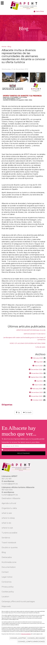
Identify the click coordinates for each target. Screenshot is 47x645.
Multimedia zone (9, 562)
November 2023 (36, 396)
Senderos (6, 538)
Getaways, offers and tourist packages (18, 601)
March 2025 (38, 365)
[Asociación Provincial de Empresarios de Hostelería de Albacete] (23, 6)
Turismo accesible (9, 533)
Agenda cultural (9, 503)
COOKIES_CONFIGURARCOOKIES (31, 642)
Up (18, 412)
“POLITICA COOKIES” (26, 634)
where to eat (7, 528)
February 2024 (37, 388)
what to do (6, 523)
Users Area (39, 11)
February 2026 (37, 358)
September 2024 (36, 377)
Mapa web (6, 606)
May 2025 (39, 362)
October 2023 (37, 400)
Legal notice (7, 577)
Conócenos (6, 582)
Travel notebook (9, 543)
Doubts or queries (9, 547)
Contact (5, 572)
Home (4, 46)
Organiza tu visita (9, 508)
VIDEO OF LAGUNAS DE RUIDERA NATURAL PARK (27, 343)
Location (5, 597)
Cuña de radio (40, 347)
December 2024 (36, 369)
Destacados (7, 557)
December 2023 (37, 392)
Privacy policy (8, 587)
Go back (28, 412)
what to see (7, 513)
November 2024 (37, 373)
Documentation (9, 567)
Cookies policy (8, 592)
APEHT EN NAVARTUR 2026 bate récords (30, 330)
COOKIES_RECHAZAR (36, 638)
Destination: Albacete (11, 498)
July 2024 (39, 381)
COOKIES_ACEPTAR (18, 638)
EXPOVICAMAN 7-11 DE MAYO (34, 334)
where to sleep (8, 518)
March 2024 (38, 385)
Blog (9, 46)
